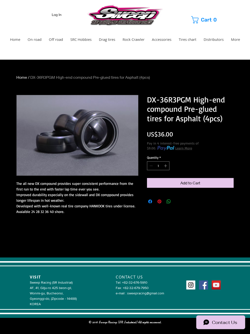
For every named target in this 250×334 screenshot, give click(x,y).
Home (21, 77)
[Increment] (166, 166)
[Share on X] (178, 201)
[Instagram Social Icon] (190, 284)
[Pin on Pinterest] (159, 201)
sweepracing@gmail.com (145, 293)
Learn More (183, 148)
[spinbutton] (158, 166)
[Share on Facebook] (150, 201)
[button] (208, 19)
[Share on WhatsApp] (169, 201)
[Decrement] (151, 166)
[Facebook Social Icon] (203, 284)
